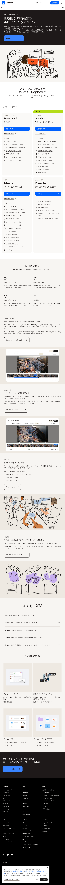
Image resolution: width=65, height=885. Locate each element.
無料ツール (5, 811)
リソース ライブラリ (28, 831)
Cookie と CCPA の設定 (9, 833)
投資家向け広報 (46, 828)
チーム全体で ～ (12, 206)
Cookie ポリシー (7, 831)
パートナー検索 (26, 847)
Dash (24, 800)
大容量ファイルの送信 (48, 790)
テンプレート (6, 809)
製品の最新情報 (26, 814)
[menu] (61, 2)
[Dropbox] (8, 2)
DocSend (25, 803)
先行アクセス (6, 806)
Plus (24, 790)
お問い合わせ (6, 825)
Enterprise (25, 798)
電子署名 (44, 806)
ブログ (24, 823)
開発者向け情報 (26, 833)
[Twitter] (3, 854)
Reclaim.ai (25, 809)
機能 (4, 798)
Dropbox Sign (26, 806)
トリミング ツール (11, 548)
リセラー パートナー (28, 842)
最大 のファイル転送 (13, 150)
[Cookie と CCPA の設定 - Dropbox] (25, 874)
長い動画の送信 (46, 792)
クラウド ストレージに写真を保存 (50, 795)
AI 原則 (4, 836)
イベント (25, 825)
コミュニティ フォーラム (29, 836)
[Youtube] (12, 854)
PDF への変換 (46, 809)
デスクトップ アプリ (8, 790)
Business (25, 795)
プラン (24, 811)
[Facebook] (8, 854)
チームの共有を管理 (43, 166)
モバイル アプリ (7, 792)
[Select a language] (37, 2)
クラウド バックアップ (48, 800)
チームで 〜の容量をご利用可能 (47, 141)
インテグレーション (8, 795)
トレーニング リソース (8, 842)
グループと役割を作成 (43, 169)
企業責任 (44, 831)
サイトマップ (6, 839)
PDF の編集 (45, 803)
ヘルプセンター (6, 823)
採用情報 (44, 825)
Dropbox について (47, 823)
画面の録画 (54, 401)
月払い (7, 107)
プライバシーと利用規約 (9, 828)
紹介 (24, 839)
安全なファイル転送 (47, 798)
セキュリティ (6, 803)
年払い (16, 107)
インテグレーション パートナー (30, 844)
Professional (26, 792)
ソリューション (6, 800)
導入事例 (25, 828)
